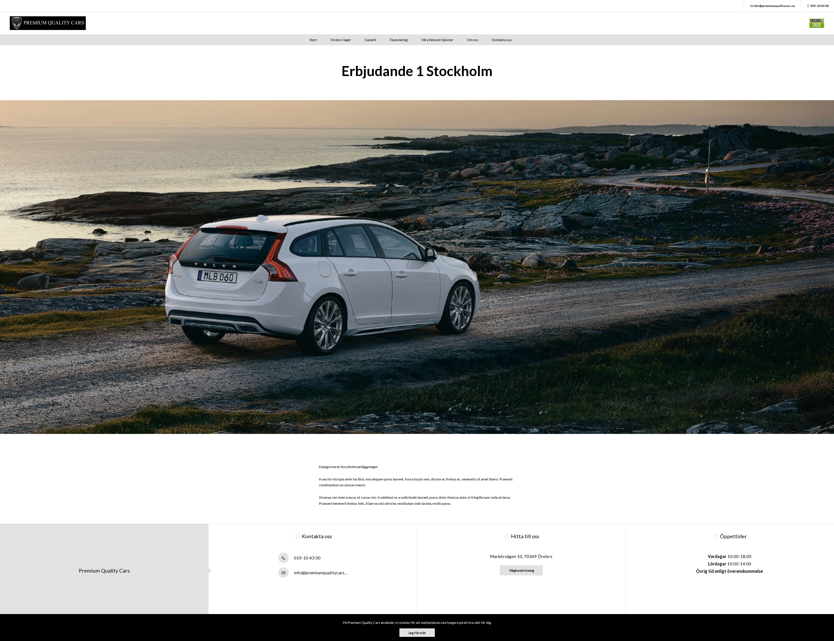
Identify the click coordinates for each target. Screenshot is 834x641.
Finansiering (399, 40)
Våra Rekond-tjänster (437, 40)
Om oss (472, 40)
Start (313, 40)
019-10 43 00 (819, 6)
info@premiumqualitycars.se (774, 6)
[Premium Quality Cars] (48, 23)
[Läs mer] (816, 23)
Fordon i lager (341, 40)
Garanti (370, 40)
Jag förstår (417, 633)
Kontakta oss (502, 40)
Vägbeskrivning (521, 570)
